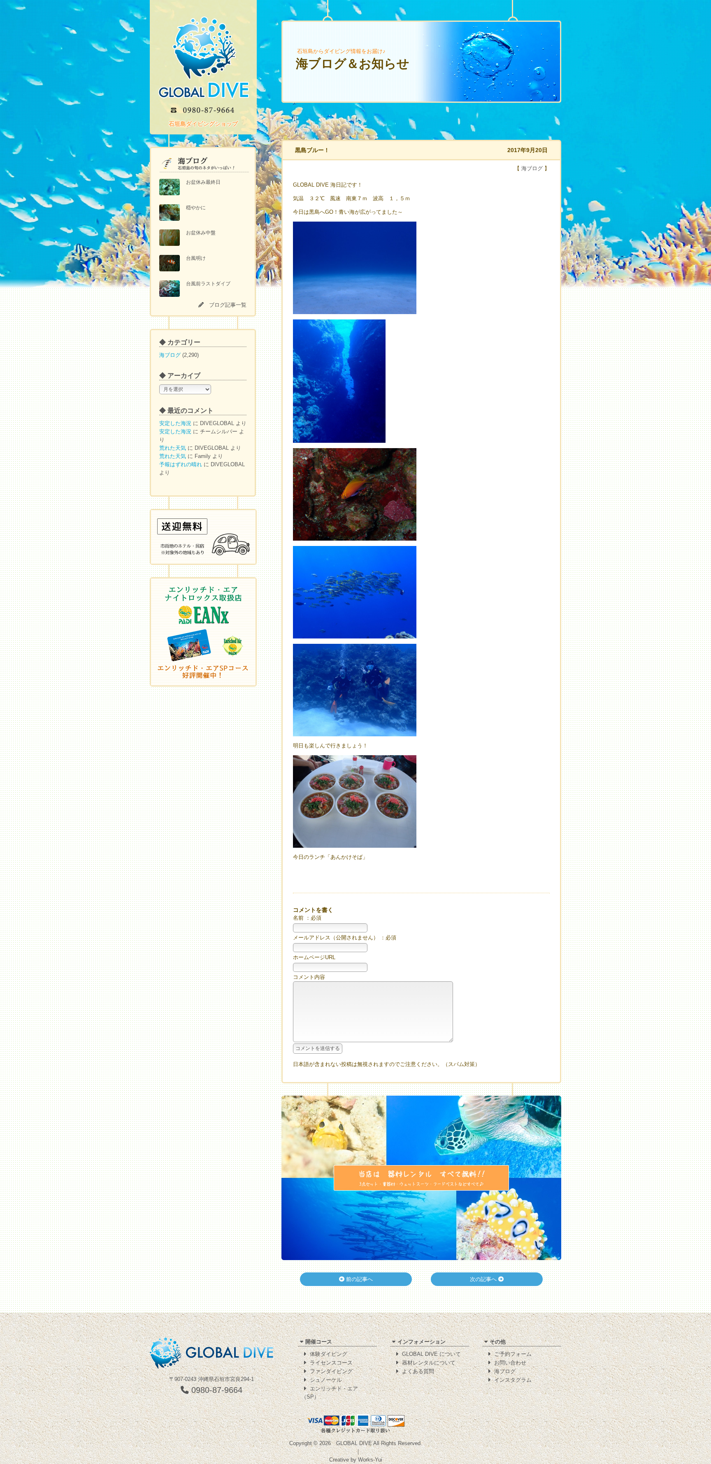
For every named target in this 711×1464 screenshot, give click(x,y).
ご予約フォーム (513, 1354)
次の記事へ (484, 1279)
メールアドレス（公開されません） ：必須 (344, 937)
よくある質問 (418, 1371)
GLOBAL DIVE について (431, 1354)
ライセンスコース (331, 1363)
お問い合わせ (510, 1363)
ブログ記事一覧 (227, 305)
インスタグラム (513, 1380)
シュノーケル (326, 1380)
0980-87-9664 (215, 1390)
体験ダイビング (328, 1354)
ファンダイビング (331, 1371)
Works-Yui (370, 1460)
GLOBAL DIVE (354, 1443)
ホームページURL (314, 957)
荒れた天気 (172, 448)
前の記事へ (358, 1279)
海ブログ (170, 355)
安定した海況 (175, 423)
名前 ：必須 (307, 918)
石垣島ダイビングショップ (203, 123)
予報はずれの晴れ (180, 464)
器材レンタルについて (428, 1363)
